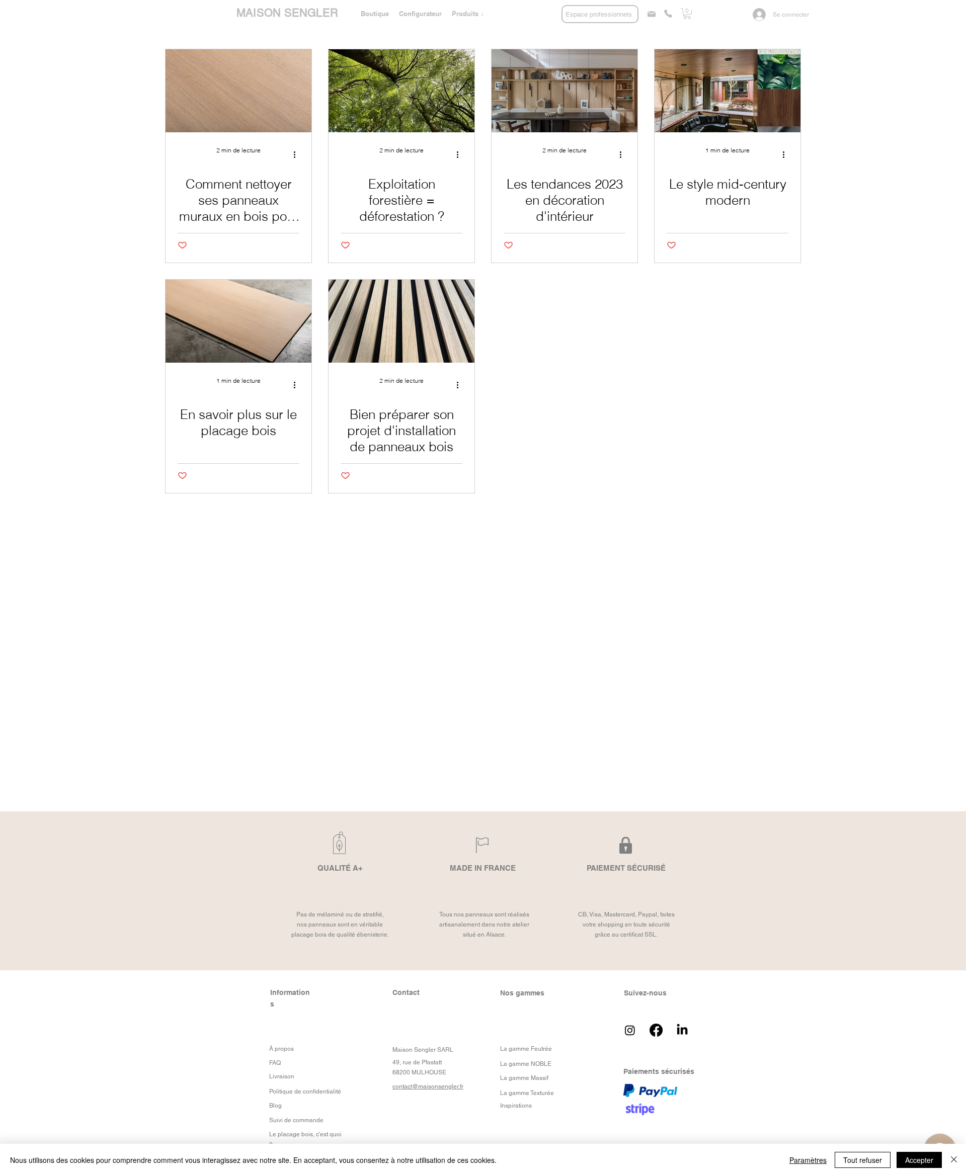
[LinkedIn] (682, 1030)
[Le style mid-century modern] (727, 90)
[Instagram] (629, 1030)
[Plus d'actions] (298, 155)
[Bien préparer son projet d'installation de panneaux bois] (401, 321)
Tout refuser (862, 1160)
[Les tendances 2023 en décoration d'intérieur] (564, 90)
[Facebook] (656, 1030)
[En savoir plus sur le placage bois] (238, 321)
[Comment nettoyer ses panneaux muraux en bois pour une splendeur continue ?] (238, 90)
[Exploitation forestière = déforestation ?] (401, 90)
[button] (468, 14)
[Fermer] (954, 1160)
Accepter (919, 1160)
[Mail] (651, 14)
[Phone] (668, 14)
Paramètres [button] (808, 1160)
